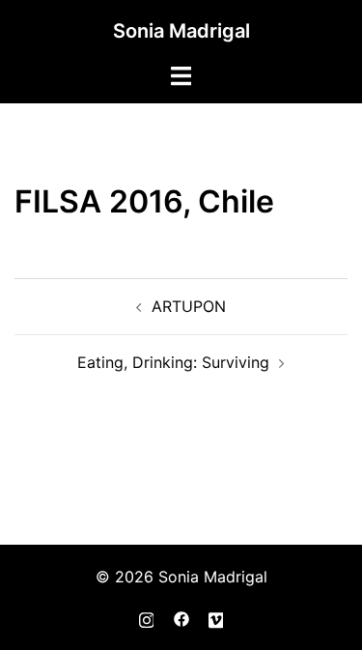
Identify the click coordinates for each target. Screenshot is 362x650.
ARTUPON (189, 306)
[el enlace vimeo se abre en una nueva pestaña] (216, 617)
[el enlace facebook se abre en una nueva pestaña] (181, 617)
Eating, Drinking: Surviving (173, 362)
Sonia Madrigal (181, 30)
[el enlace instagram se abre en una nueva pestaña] (146, 617)
